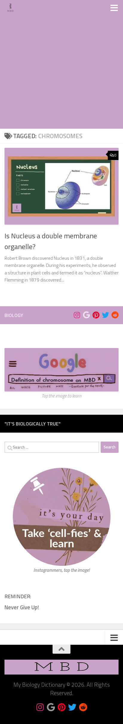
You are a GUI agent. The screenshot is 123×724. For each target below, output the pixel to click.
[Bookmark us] (86, 315)
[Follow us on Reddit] (115, 315)
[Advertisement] (61, 64)
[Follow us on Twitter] (105, 315)
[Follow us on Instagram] (76, 315)
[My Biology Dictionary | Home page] (12, 7)
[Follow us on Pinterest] (95, 315)
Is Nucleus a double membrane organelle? (50, 240)
